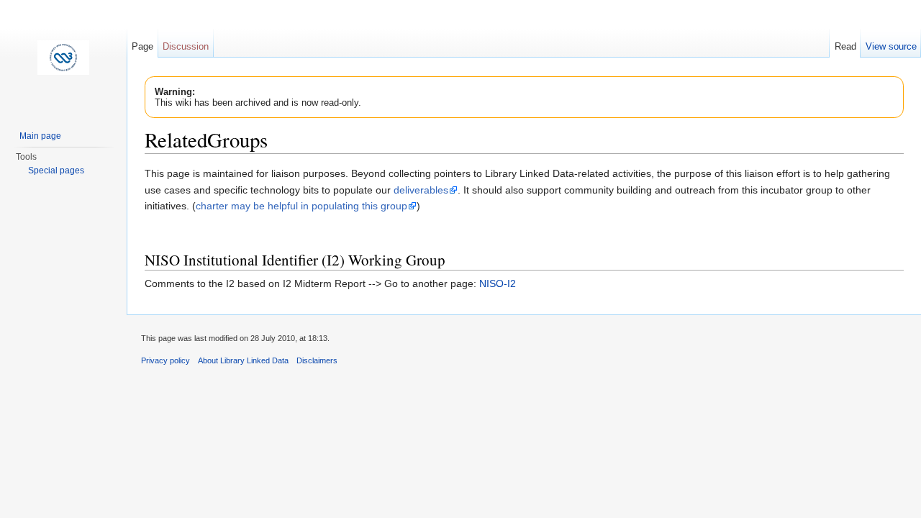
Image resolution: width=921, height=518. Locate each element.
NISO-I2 (497, 283)
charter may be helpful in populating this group (301, 206)
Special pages (56, 170)
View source (891, 46)
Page (142, 46)
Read (845, 46)
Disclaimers (316, 360)
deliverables (421, 190)
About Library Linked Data (243, 360)
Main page (40, 136)
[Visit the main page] (63, 57)
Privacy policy (165, 360)
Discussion (186, 46)
